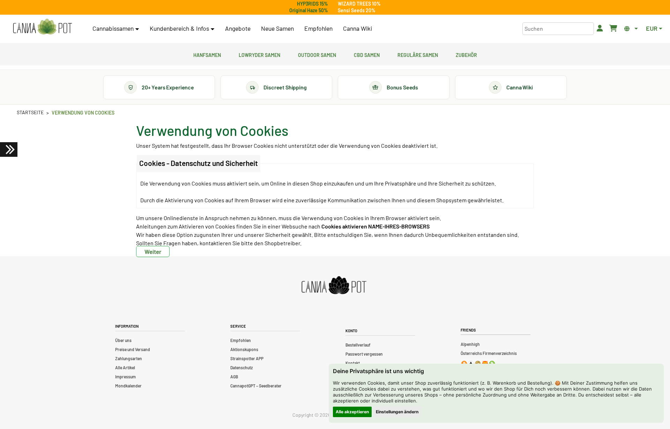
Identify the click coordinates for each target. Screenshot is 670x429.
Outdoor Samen (317, 54)
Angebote (238, 28)
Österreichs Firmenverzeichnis (489, 353)
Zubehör (466, 54)
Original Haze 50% (308, 10)
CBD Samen (367, 54)
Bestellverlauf (358, 345)
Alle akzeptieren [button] (352, 411)
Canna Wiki (357, 28)
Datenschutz (241, 367)
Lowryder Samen (259, 54)
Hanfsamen (207, 54)
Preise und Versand (132, 349)
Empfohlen (318, 28)
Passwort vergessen (364, 354)
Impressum (125, 377)
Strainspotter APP (246, 358)
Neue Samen (277, 28)
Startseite (30, 112)
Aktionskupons (244, 349)
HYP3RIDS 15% (312, 4)
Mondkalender (128, 386)
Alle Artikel (125, 367)
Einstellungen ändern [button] (397, 411)
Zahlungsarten (128, 358)
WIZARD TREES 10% (359, 4)
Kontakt (352, 363)
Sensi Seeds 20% (356, 10)
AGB (234, 377)
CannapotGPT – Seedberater (256, 386)
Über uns (123, 340)
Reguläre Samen (417, 54)
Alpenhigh (470, 344)
